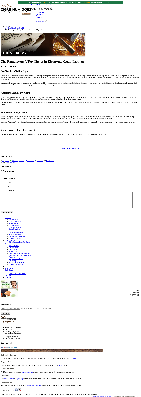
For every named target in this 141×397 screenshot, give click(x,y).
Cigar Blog (19, 379)
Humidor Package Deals (17, 236)
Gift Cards (8, 275)
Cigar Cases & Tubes (16, 259)
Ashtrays (12, 257)
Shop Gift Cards (14, 272)
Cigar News (11, 163)
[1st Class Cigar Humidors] (16, 14)
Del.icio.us (30, 161)
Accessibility (100, 396)
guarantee (73, 358)
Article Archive (9, 379)
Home (7, 26)
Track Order (50, 5)
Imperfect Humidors (15, 238)
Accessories (9, 244)
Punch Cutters (13, 251)
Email (9, 187)
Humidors (8, 218)
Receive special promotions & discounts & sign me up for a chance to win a (26, 308)
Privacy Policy (108, 396)
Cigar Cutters (13, 249)
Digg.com (5, 161)
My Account (40, 5)
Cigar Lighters (13, 248)
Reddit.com (50, 161)
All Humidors (13, 220)
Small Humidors (14, 225)
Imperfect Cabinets (25, 242)
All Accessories (14, 246)
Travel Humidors (14, 223)
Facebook (40, 161)
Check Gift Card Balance (17, 274)
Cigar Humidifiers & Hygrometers (20, 255)
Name (9, 183)
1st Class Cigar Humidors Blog (15, 28)
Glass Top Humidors (16, 233)
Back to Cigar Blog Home (70, 148)
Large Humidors (14, 229)
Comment (10, 191)
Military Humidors (15, 234)
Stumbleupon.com (18, 161)
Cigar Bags (12, 261)
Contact (95, 396)
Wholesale (8, 277)
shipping (61, 365)
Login (33, 5)
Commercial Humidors (16, 231)
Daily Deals (9, 270)
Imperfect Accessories (16, 264)
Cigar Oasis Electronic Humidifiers (20, 253)
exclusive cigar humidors (33, 385)
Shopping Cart (40, 21)
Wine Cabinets (9, 268)
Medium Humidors (15, 227)
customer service (27, 372)
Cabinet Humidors (15, 221)
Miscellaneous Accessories (17, 262)
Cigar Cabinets (10, 240)
